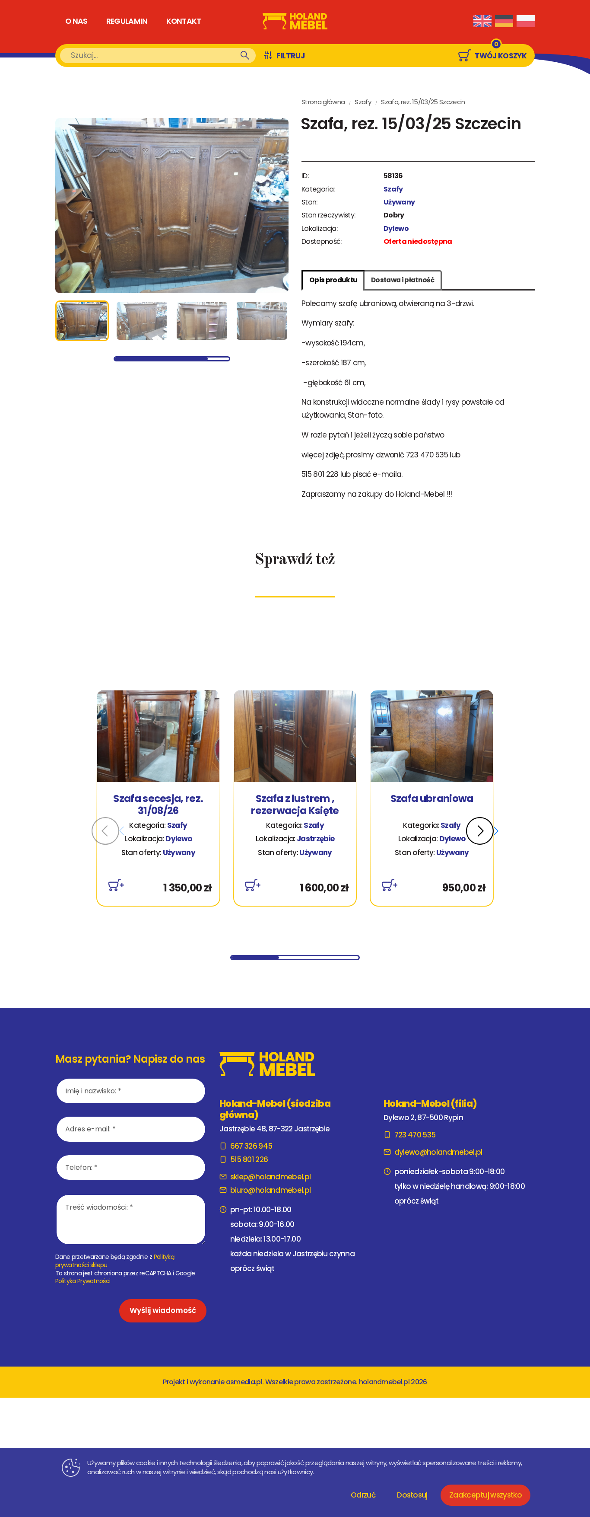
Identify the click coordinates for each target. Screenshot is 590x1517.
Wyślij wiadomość (163, 1310)
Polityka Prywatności (82, 1281)
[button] (482, 831)
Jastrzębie (315, 839)
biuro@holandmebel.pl (270, 1190)
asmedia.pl (244, 1382)
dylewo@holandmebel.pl (438, 1152)
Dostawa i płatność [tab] (402, 279)
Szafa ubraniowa (431, 799)
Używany (399, 202)
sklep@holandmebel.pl (270, 1177)
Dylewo (396, 228)
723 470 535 (414, 1135)
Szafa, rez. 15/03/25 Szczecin (423, 101)
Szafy (363, 101)
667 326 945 (251, 1146)
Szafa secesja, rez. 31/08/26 (158, 805)
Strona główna (323, 101)
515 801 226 (249, 1159)
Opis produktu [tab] (333, 279)
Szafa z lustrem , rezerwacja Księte (295, 805)
